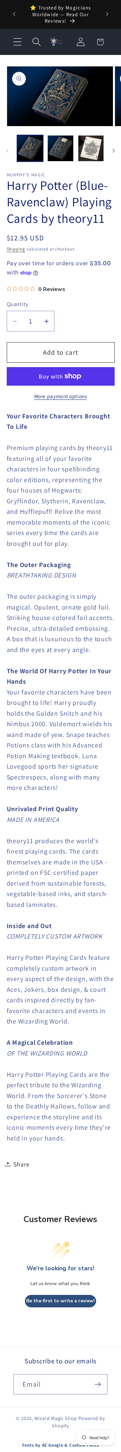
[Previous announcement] (14, 14)
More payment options (60, 396)
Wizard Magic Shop (55, 1418)
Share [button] (21, 1164)
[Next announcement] (107, 14)
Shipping (16, 249)
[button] (17, 42)
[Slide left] (7, 150)
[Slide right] (113, 150)
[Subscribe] (97, 1384)
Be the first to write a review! (60, 1301)
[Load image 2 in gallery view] (60, 148)
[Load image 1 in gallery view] (30, 148)
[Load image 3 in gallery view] (91, 148)
